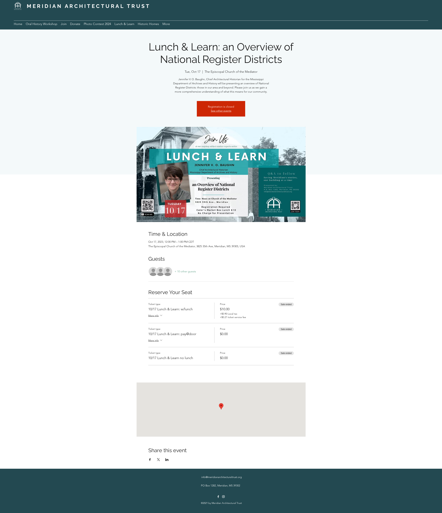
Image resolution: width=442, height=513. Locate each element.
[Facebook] (218, 496)
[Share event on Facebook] (150, 459)
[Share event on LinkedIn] (167, 459)
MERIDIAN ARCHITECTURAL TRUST (88, 6)
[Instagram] (223, 496)
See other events (221, 110)
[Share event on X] (158, 459)
